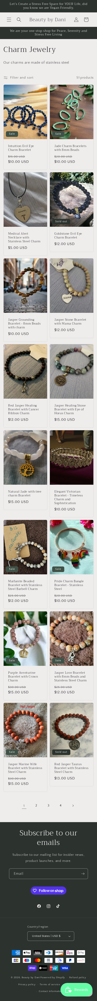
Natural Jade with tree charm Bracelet (25, 494)
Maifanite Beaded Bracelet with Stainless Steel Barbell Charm (25, 585)
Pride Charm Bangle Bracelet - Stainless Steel (69, 585)
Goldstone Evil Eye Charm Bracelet (68, 236)
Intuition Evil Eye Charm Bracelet (21, 148)
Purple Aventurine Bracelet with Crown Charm (23, 676)
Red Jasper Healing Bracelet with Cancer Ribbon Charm (23, 409)
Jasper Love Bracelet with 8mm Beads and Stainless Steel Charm (70, 676)
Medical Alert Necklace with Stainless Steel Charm (24, 237)
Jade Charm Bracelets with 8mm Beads (70, 148)
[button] (9, 20)
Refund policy (77, 977)
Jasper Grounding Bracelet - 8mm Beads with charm (24, 323)
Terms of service (50, 984)
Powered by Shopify (52, 977)
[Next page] (73, 806)
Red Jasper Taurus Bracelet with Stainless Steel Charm (71, 768)
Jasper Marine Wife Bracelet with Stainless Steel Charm (25, 768)
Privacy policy (27, 984)
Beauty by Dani (31, 977)
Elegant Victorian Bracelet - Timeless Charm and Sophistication (68, 497)
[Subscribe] (83, 873)
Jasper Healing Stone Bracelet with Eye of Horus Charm (70, 409)
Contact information (50, 991)
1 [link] (24, 806)
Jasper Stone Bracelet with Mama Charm (70, 322)
